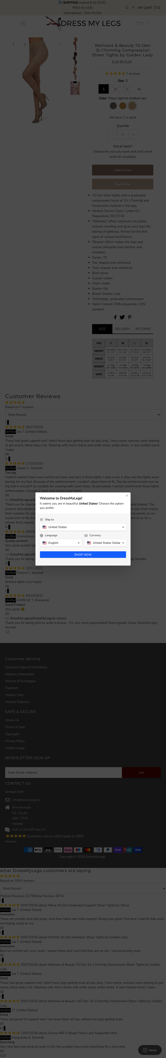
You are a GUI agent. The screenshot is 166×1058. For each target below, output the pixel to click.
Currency (95, 535)
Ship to (49, 520)
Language (51, 535)
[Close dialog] (127, 495)
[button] (83, 527)
